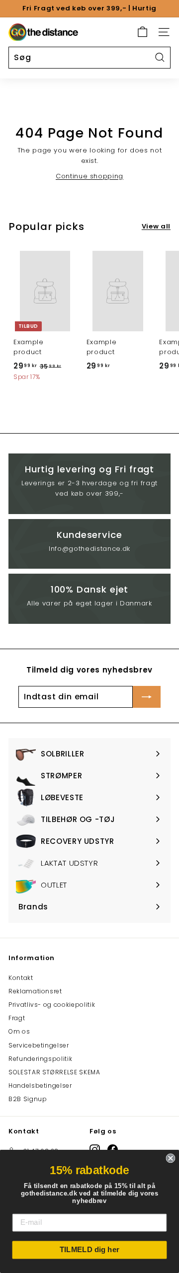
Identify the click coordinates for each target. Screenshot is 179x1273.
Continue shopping (89, 176)
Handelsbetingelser (40, 1085)
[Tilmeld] (147, 697)
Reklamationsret (35, 991)
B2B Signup (27, 1099)
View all (156, 226)
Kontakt (20, 977)
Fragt (16, 1018)
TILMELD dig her (89, 1250)
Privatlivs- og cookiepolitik (51, 1004)
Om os (19, 1031)
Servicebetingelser (38, 1045)
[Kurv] (142, 32)
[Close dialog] (170, 1158)
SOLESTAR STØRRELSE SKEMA (54, 1072)
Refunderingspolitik (40, 1058)
